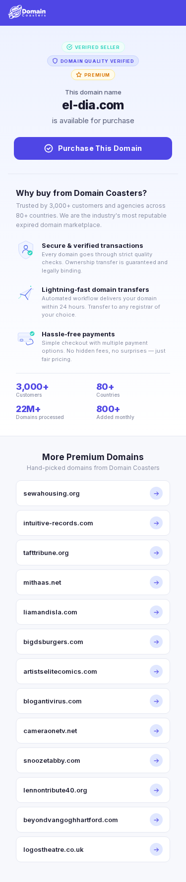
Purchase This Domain (100, 148)
